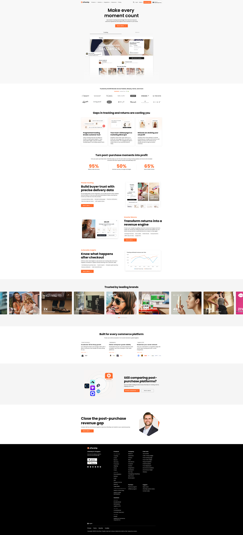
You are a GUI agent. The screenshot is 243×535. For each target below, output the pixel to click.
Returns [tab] (137, 32)
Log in (136, 2)
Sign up (140, 2)
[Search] (133, 2)
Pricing (119, 2)
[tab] (116, 317)
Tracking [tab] (105, 32)
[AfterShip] (85, 2)
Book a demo (147, 2)
